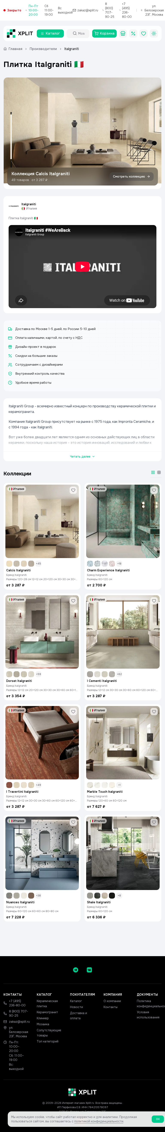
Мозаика (43, 1024)
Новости (76, 1007)
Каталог (76, 1001)
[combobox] (82, 33)
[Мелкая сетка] (159, 472)
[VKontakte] (89, 970)
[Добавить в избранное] (73, 490)
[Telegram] (75, 970)
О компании (112, 1001)
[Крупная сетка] (153, 472)
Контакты (111, 1007)
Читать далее (80, 456)
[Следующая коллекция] (154, 133)
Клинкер (43, 1018)
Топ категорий (47, 1041)
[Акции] (133, 33)
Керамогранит (47, 1012)
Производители (43, 49)
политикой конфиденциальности (98, 1121)
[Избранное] (143, 33)
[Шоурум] (123, 33)
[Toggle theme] (154, 33)
